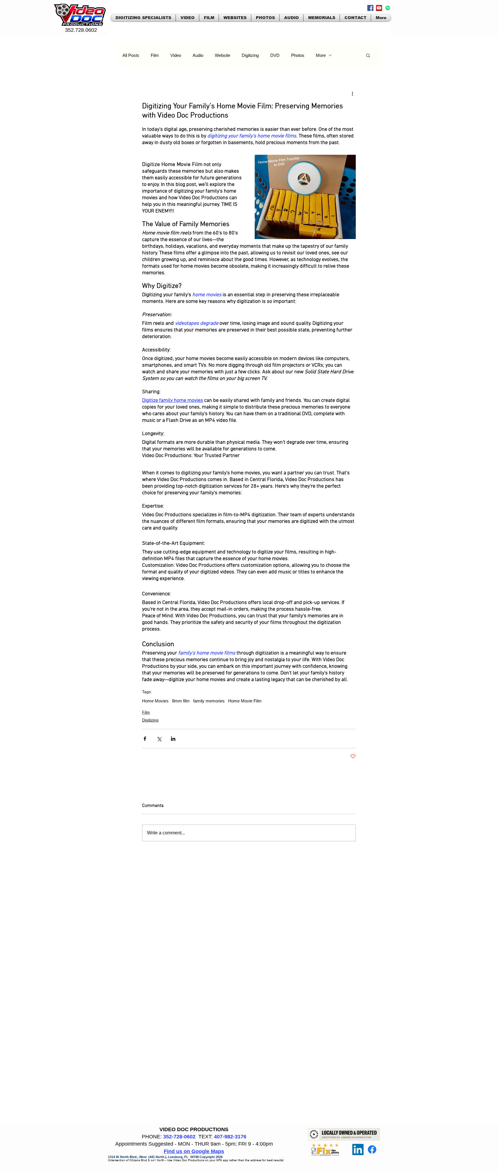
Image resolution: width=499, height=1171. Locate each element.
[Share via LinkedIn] (173, 738)
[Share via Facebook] (145, 738)
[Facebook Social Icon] (370, 8)
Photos (297, 55)
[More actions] (352, 93)
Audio (198, 55)
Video (175, 55)
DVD (275, 55)
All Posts (130, 55)
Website (222, 55)
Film (155, 55)
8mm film (181, 700)
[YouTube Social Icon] (379, 8)
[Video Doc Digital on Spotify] (388, 8)
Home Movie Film (245, 700)
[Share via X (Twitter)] (159, 738)
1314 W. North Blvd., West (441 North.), (138, 1157)
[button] (368, 55)
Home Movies (155, 700)
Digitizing (250, 55)
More (321, 55)
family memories (209, 700)
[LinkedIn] (358, 1149)
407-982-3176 (230, 1137)
